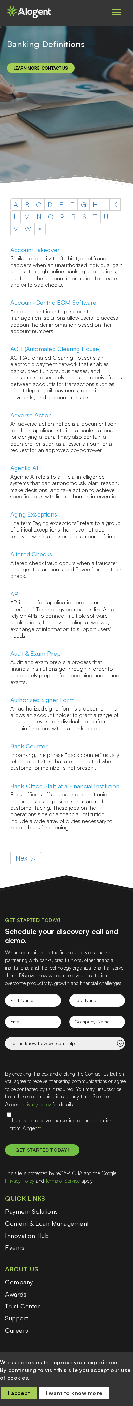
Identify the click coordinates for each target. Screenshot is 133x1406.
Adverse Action (31, 415)
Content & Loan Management (47, 1223)
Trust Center (22, 1306)
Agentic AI (24, 468)
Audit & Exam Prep (35, 653)
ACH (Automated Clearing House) (55, 349)
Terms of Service (62, 1181)
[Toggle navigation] (116, 12)
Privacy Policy (19, 1181)
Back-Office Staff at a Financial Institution (64, 786)
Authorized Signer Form (42, 699)
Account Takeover (35, 249)
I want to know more (74, 1393)
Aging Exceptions (33, 514)
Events (14, 1247)
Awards (15, 1294)
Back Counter (29, 746)
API (15, 594)
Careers (16, 1330)
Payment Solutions (31, 1211)
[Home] (32, 12)
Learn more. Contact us (41, 68)
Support (16, 1318)
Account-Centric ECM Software (53, 302)
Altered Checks (31, 554)
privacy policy (37, 1104)
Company (19, 1282)
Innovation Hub (27, 1235)
